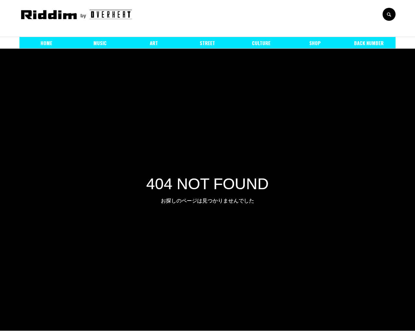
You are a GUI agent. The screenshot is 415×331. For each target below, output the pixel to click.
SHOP (315, 42)
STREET (207, 42)
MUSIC (100, 42)
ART (154, 42)
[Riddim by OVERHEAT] (76, 14)
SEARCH (389, 14)
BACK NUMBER (369, 42)
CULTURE (261, 42)
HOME (46, 42)
